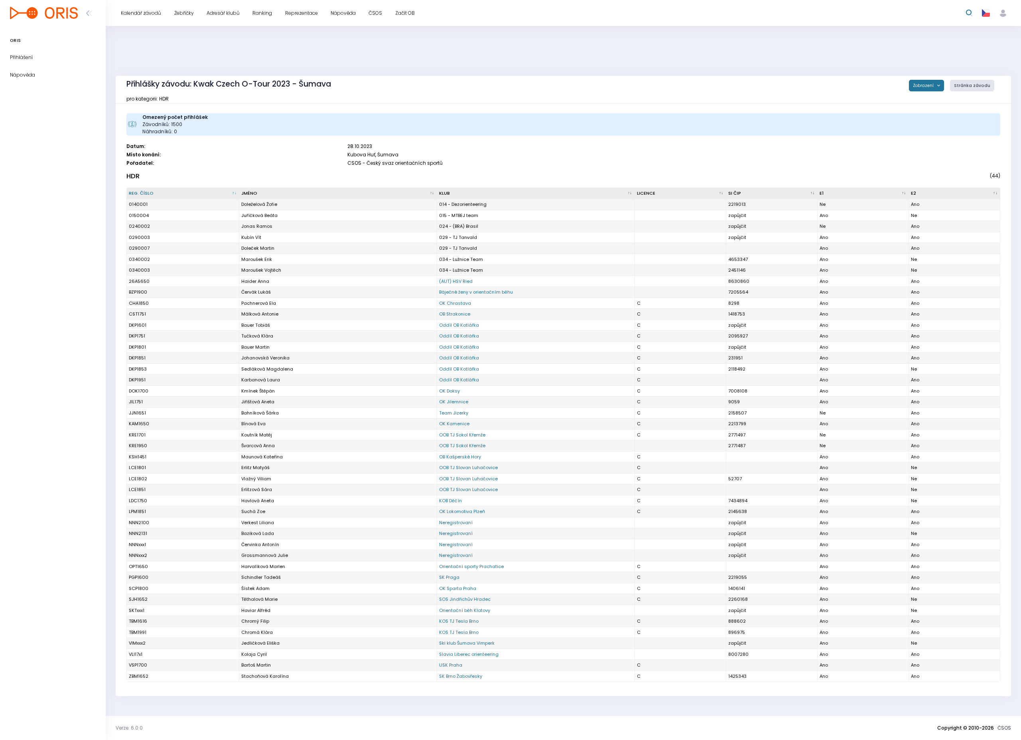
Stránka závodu (972, 86)
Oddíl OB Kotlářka (459, 325)
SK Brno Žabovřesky (460, 676)
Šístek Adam (255, 588)
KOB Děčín (450, 500)
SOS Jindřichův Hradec (465, 599)
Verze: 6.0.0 (129, 727)
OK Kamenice (454, 423)
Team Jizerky (453, 413)
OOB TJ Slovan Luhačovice (468, 467)
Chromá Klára (257, 632)
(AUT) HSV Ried (456, 281)
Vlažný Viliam (256, 479)
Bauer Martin (255, 347)
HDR (133, 176)
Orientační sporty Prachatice (471, 566)
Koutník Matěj (256, 435)
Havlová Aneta (257, 500)
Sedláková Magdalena (267, 369)
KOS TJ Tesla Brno (459, 621)
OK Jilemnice (453, 402)
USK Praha (450, 665)
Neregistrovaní (456, 522)
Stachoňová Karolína (265, 676)
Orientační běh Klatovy (464, 610)
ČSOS (1004, 727)
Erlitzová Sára (256, 489)
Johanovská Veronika (265, 358)
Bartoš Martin (256, 665)
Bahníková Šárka (260, 413)
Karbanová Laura (260, 380)
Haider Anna (255, 281)
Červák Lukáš (256, 292)
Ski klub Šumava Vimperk (467, 643)
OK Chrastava (455, 303)
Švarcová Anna (258, 445)
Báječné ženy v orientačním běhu (476, 292)
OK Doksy (449, 391)
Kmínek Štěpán (258, 391)
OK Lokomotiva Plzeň (462, 511)
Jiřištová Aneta (257, 402)
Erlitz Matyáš (255, 467)
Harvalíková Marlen (263, 566)
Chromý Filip (255, 621)
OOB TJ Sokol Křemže (462, 435)
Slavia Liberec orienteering (469, 654)
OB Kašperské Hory (460, 457)
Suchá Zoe (253, 511)
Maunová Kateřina (262, 457)
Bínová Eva (253, 423)
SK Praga (449, 577)
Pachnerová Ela (258, 303)
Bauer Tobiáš (255, 325)
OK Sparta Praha (457, 588)
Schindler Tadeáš (261, 577)
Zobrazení (924, 86)
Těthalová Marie (259, 599)
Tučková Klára (257, 336)
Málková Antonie (259, 314)
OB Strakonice (454, 314)
